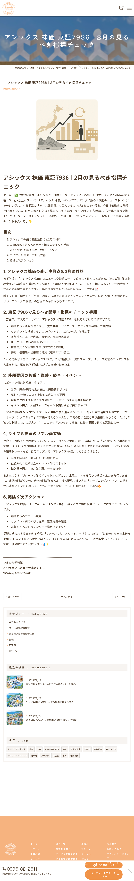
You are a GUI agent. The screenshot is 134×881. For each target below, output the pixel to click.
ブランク (45, 755)
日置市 (87, 749)
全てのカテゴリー (18, 622)
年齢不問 (74, 755)
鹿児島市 (98, 749)
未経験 (56, 755)
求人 (65, 755)
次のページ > (121, 596)
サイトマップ (114, 862)
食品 (39, 749)
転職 (11, 639)
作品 (31, 749)
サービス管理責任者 (19, 627)
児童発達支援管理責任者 (21, 633)
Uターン (13, 651)
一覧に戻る (67, 596)
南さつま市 (111, 749)
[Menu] (129, 8)
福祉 (65, 749)
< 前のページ (12, 596)
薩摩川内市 (75, 749)
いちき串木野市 (52, 749)
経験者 (34, 755)
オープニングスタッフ (17, 755)
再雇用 (12, 645)
